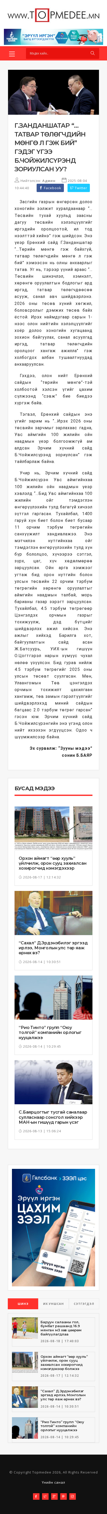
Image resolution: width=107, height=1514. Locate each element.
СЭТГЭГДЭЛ (84, 1304)
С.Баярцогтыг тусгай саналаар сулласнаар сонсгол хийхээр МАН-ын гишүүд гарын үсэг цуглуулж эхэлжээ (53, 1120)
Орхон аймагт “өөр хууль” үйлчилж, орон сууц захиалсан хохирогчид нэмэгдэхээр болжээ (52, 866)
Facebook (52, 188)
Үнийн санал (53, 1482)
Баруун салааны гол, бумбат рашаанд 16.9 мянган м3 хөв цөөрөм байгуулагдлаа (61, 1328)
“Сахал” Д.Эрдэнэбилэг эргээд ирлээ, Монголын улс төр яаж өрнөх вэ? (53, 947)
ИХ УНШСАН (53, 1304)
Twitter (80, 188)
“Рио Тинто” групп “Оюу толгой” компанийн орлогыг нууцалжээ (50, 1032)
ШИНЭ (23, 1304)
